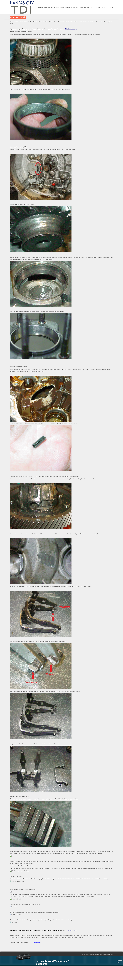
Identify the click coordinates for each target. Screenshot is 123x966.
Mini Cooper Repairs (51, 7)
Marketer (100, 954)
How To (67, 7)
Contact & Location (94, 7)
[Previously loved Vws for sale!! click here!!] (23, 959)
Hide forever (119, 960)
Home (62, 7)
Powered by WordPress (108, 954)
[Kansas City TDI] (22, 7)
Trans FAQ (74, 7)
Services (83, 7)
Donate (40, 7)
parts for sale (107, 7)
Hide (118, 962)
